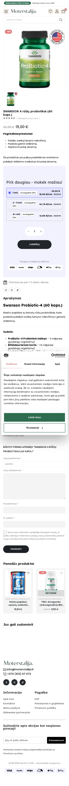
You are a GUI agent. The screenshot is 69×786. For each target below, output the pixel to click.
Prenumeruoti (56, 738)
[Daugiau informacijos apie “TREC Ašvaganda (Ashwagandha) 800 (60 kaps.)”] (61, 571)
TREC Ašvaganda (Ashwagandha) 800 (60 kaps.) (51, 603)
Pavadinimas (10, 502)
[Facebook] (6, 290)
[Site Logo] (23, 11)
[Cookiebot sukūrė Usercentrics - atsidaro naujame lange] (51, 355)
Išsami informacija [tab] (34, 364)
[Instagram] (11, 290)
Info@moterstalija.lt (20, 667)
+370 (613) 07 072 (19, 672)
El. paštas (8, 516)
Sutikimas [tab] (11, 364)
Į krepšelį (34, 244)
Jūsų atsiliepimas (13, 468)
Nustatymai (32, 427)
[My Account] (57, 11)
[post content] (18, 581)
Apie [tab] (57, 364)
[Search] (61, 20)
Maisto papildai (11, 597)
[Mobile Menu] (6, 11)
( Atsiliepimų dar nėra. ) (28, 118)
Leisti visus (34, 417)
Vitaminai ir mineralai (27, 597)
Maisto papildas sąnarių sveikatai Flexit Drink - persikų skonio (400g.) (18, 604)
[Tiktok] (17, 290)
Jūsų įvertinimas (12, 458)
